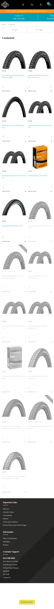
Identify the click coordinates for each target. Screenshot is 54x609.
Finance (5, 545)
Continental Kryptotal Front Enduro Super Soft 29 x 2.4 (38, 76)
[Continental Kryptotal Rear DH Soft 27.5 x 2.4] (40, 207)
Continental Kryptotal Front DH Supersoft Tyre (37, 327)
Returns (5, 519)
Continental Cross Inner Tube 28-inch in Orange (13, 377)
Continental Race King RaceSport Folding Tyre (37, 377)
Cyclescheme (7, 515)
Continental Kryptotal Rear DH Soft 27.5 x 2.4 (40, 227)
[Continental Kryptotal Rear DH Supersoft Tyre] (14, 307)
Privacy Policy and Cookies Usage (14, 525)
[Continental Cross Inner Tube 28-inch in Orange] (14, 358)
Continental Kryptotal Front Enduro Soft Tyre (14, 176)
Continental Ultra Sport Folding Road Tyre (13, 126)
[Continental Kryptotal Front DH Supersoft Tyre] (40, 307)
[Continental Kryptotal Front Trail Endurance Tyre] (40, 257)
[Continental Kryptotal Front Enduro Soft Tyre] (14, 157)
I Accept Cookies (27, 602)
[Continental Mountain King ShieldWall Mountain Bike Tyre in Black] (14, 458)
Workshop (6, 542)
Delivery (6, 509)
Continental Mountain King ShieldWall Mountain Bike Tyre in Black (13, 477)
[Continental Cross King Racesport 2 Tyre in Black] (40, 408)
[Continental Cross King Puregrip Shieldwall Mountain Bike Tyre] (14, 408)
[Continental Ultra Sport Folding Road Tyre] (14, 107)
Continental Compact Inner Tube (37, 175)
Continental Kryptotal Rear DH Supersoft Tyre (14, 327)
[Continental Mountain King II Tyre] (14, 207)
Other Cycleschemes (10, 538)
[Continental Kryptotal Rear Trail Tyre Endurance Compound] (14, 257)
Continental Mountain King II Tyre (12, 225)
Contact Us (7, 578)
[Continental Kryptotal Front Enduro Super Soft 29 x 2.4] (40, 57)
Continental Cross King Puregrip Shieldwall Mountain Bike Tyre (11, 427)
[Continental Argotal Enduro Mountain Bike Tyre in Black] (14, 57)
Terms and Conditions (10, 522)
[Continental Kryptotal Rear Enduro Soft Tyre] (40, 107)
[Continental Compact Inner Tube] (40, 157)
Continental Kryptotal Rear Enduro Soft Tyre (39, 126)
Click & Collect (8, 512)
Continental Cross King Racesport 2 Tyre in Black (40, 427)
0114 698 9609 (9, 558)
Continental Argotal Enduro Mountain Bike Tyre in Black (13, 76)
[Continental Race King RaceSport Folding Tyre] (40, 358)
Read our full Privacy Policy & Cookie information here (27, 596)
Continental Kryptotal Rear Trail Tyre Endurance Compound (13, 277)
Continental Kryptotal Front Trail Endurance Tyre (37, 277)
